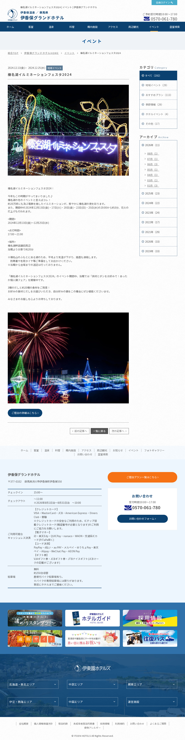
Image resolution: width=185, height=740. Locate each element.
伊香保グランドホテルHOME (41, 53)
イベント (154, 27)
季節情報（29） (154, 104)
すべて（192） (153, 75)
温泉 (51, 27)
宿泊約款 (63, 723)
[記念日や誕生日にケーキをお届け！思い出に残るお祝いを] (92, 638)
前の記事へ (80, 431)
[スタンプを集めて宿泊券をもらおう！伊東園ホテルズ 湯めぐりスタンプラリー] (35, 618)
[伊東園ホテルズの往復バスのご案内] (150, 638)
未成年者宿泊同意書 (83, 723)
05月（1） (153, 169)
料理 (71, 27)
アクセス (113, 27)
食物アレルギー (92, 727)
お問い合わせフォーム (141, 518)
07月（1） (153, 159)
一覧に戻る (99, 431)
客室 (30, 27)
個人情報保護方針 (43, 723)
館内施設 (92, 27)
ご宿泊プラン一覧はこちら (141, 477)
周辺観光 (133, 27)
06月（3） (153, 164)
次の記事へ (118, 431)
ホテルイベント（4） (157, 114)
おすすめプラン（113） (159, 95)
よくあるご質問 (158, 723)
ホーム (10, 27)
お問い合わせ (84, 454)
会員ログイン (163, 2)
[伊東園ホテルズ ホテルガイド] (92, 618)
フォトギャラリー (154, 450)
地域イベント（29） (157, 85)
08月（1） (153, 153)
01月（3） (153, 185)
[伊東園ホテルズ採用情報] (150, 618)
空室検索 (175, 27)
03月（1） (153, 180)
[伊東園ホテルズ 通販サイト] (35, 638)
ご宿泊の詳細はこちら (24, 413)
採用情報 (104, 723)
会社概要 (23, 723)
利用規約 (119, 723)
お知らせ (118, 450)
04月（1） (153, 175)
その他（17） (153, 123)
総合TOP (13, 53)
